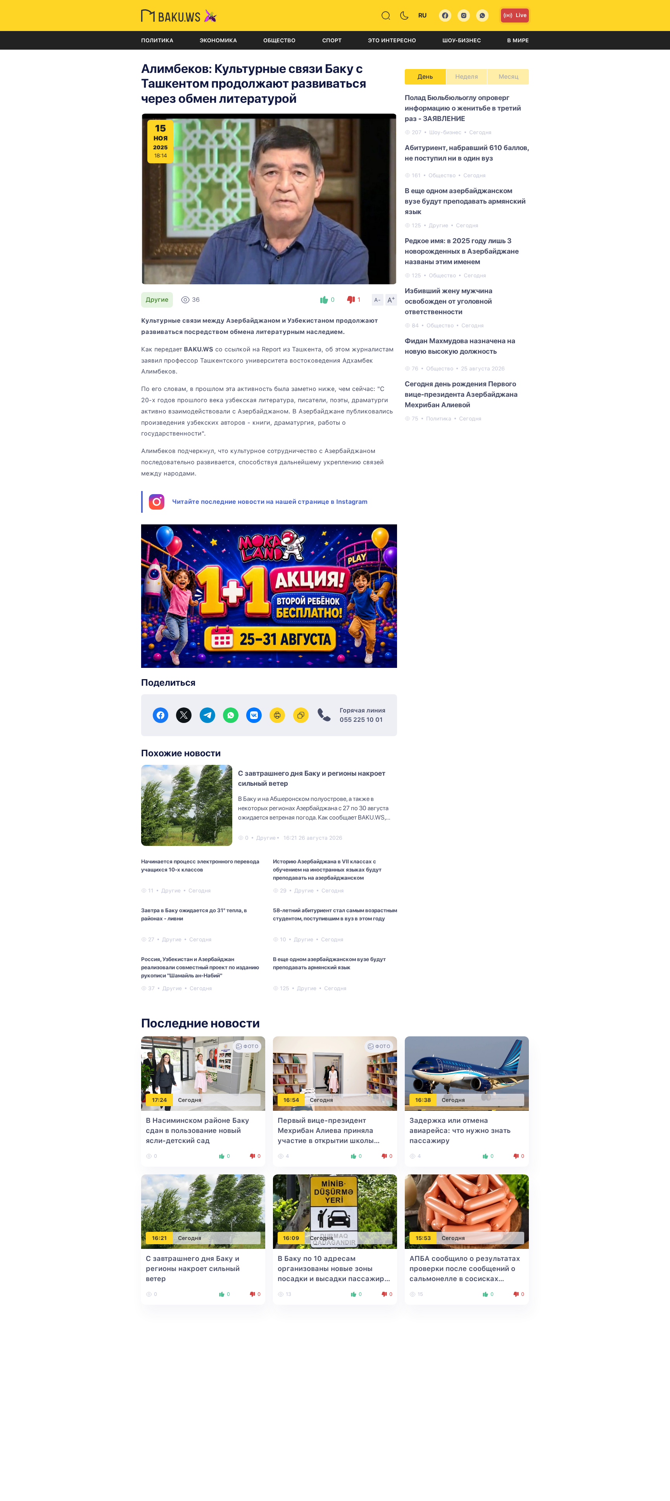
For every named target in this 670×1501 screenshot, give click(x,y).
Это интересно (392, 40)
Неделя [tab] (466, 76)
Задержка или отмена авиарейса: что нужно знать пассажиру (460, 1130)
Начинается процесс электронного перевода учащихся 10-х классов (200, 865)
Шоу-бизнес (461, 40)
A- (377, 300)
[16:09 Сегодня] (335, 1211)
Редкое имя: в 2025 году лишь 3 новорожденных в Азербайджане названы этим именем (462, 251)
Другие (157, 299)
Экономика (218, 40)
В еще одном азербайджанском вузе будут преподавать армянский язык (329, 963)
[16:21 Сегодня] (203, 1211)
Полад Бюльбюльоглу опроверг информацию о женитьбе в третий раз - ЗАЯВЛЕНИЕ (463, 108)
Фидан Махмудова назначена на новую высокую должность (460, 346)
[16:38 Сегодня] (467, 1073)
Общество (279, 40)
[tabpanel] (467, 257)
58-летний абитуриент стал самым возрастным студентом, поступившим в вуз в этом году (335, 914)
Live (521, 15)
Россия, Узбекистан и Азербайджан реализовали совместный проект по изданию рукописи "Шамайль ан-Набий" (200, 967)
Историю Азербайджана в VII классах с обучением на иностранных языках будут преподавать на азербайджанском (327, 869)
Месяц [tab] (508, 76)
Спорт (332, 40)
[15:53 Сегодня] (467, 1211)
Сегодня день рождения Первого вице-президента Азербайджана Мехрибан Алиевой (461, 394)
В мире (518, 40)
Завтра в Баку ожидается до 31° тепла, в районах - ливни (194, 914)
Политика (157, 40)
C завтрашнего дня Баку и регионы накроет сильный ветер (193, 1268)
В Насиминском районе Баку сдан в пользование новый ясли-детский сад (197, 1130)
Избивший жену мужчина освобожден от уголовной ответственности (448, 301)
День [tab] (425, 76)
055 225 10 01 (361, 719)
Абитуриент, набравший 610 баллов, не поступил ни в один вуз (467, 153)
